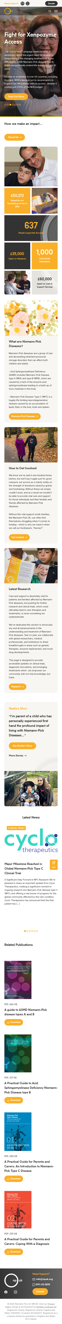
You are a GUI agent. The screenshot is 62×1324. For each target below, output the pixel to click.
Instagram (15, 1292)
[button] (5, 105)
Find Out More (16, 96)
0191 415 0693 (27, 3)
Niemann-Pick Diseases (23, 417)
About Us (13, 138)
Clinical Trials (16, 829)
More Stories (16, 756)
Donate (51, 3)
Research (16, 688)
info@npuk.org (22, 3)
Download (15, 1023)
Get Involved (17, 538)
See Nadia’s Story (22, 746)
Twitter (10, 1292)
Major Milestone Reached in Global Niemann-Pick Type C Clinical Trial (24, 870)
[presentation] (6, 932)
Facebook (5, 1292)
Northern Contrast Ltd (46, 1308)
